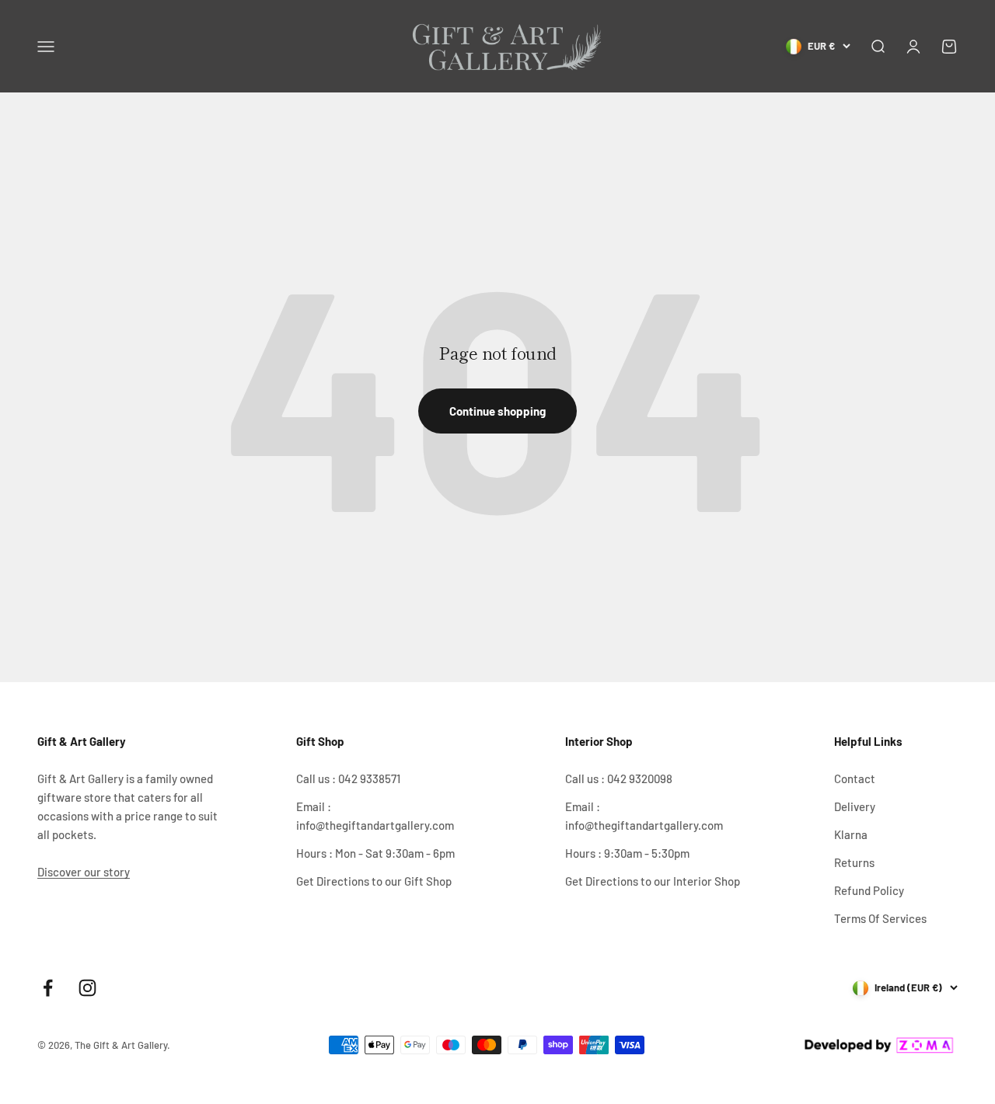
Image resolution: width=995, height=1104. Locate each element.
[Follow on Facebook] (47, 987)
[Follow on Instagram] (87, 987)
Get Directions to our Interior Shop (652, 881)
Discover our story (83, 872)
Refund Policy (869, 890)
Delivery (854, 806)
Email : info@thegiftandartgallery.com (375, 815)
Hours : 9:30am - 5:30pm (627, 853)
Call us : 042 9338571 (348, 778)
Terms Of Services (880, 918)
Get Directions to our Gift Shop (374, 881)
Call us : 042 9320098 (618, 778)
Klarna (851, 834)
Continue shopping (497, 411)
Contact (854, 778)
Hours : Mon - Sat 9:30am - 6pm (375, 853)
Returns (854, 862)
